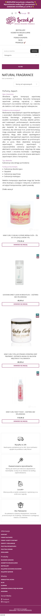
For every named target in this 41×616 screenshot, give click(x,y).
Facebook (5, 599)
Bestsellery (20, 30)
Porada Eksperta (20, 37)
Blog (20, 40)
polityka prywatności (25, 610)
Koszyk (22, 13)
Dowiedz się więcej (20, 245)
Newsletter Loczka (7, 579)
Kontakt (4, 534)
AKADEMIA (4, 591)
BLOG (2, 582)
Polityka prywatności (8, 546)
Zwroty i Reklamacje (8, 543)
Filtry (20, 67)
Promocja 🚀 (20, 42)
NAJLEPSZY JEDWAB (7, 571)
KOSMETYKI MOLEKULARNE (9, 563)
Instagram (5, 602)
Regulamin (4, 552)
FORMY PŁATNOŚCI (6, 537)
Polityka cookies (6, 549)
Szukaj (34, 51)
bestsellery (5, 566)
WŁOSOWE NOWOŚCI (7, 560)
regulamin (12, 610)
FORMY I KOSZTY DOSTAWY (9, 540)
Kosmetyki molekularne (20, 32)
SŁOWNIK (4, 585)
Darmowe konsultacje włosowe (12, 588)
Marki (20, 35)
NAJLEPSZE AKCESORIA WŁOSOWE (11, 568)
